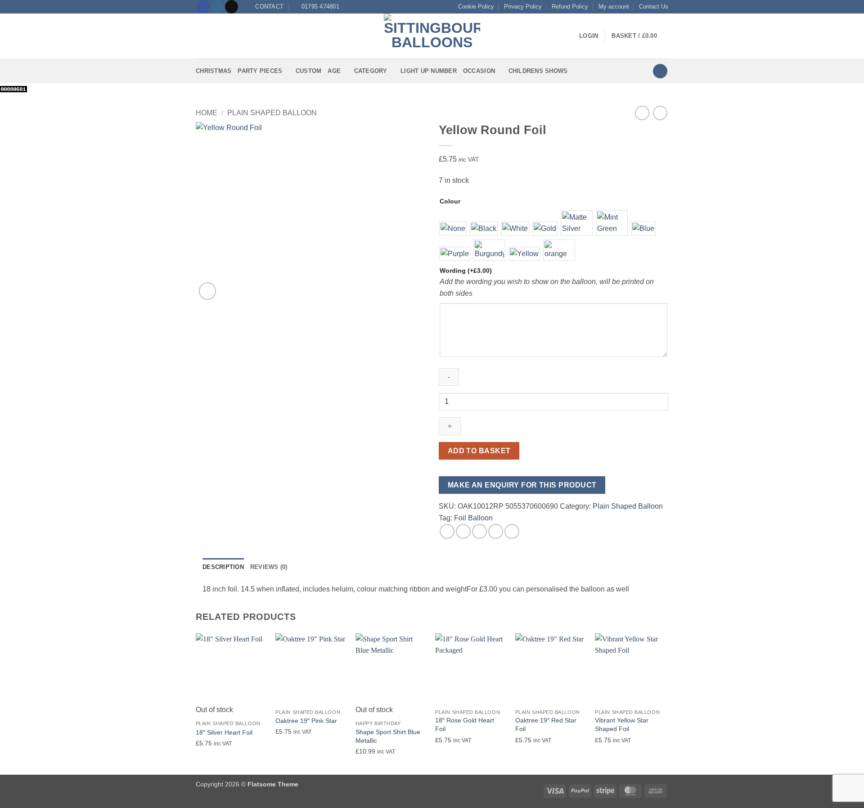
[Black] (483, 228)
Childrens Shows (538, 71)
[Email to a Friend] (479, 531)
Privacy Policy (523, 6)
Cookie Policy (476, 6)
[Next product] (642, 113)
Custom (309, 71)
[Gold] (545, 228)
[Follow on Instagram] (217, 7)
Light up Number (428, 71)
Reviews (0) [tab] (269, 567)
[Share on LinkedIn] (511, 531)
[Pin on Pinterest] (495, 531)
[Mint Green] (611, 223)
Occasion (479, 71)
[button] (201, 36)
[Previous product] (660, 113)
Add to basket (479, 451)
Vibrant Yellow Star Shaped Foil (621, 724)
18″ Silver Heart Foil (224, 732)
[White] (515, 228)
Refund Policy (570, 6)
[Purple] (455, 254)
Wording (466, 270)
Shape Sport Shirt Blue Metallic (388, 736)
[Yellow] (524, 254)
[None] (453, 228)
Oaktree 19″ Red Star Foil (545, 724)
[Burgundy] (489, 250)
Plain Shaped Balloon (272, 113)
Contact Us (653, 6)
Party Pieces (260, 71)
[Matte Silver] (576, 223)
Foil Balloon (473, 518)
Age (334, 71)
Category (370, 71)
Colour (450, 201)
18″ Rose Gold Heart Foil (464, 724)
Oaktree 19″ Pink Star (306, 720)
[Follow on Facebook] (202, 7)
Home (206, 113)
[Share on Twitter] (463, 531)
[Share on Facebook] (447, 531)
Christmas (213, 71)
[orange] (559, 250)
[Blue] (643, 228)
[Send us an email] (231, 7)
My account (613, 6)
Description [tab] (223, 567)
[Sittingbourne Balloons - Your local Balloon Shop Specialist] (432, 36)
